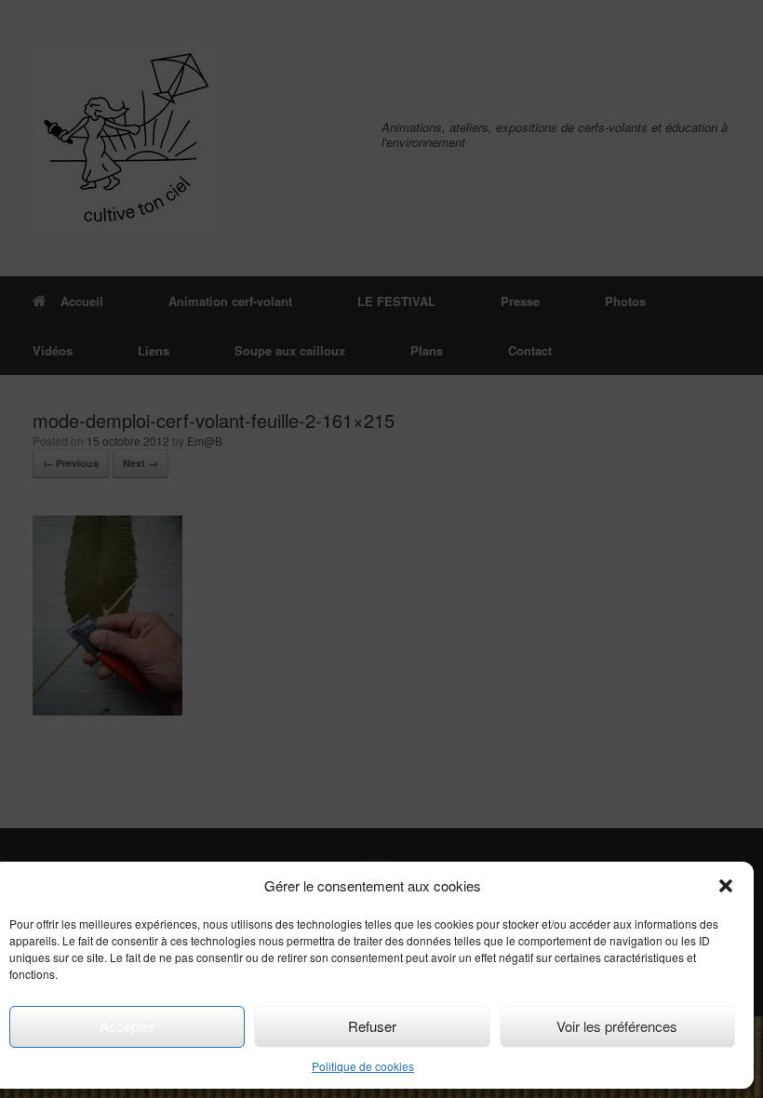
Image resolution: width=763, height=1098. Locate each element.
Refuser (372, 1026)
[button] (725, 886)
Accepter (127, 1026)
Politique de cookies (363, 1066)
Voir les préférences (616, 1026)
